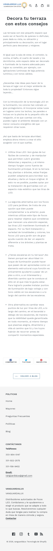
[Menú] (48, 5)
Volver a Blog (29, 376)
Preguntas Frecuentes (18, 416)
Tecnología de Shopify (36, 542)
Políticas (10, 423)
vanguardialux (20, 542)
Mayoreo (10, 408)
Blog (8, 431)
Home (9, 401)
